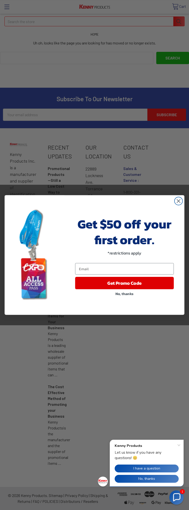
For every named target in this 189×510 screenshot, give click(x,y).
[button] (176, 497)
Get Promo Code (124, 283)
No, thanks (124, 293)
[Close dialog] (178, 201)
